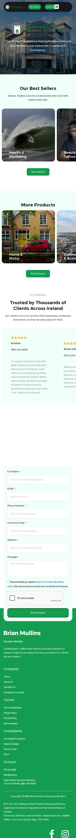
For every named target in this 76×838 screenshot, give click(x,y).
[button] (56, 6)
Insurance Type (16, 522)
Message (12, 557)
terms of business (45, 581)
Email (10, 488)
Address (12, 539)
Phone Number (16, 505)
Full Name (13, 471)
